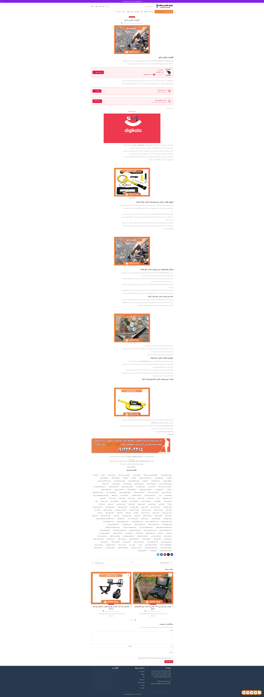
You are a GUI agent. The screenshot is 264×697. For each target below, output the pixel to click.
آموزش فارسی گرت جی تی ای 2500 (150, 475)
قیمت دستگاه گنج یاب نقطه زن (150, 530)
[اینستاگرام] (247, 692)
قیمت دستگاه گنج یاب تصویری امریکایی (163, 527)
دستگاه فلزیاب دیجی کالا (166, 492)
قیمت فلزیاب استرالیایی (117, 533)
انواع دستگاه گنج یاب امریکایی (145, 478)
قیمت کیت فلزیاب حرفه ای (152, 542)
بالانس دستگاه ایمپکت (155, 481)
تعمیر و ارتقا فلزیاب (144, 461)
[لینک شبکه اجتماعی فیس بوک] (171, 554)
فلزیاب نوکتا (94, 515)
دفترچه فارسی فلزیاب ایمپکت (124, 492)
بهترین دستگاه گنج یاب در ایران (165, 483)
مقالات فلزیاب (132, 17)
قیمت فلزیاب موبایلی (122, 539)
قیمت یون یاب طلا (126, 542)
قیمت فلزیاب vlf (139, 533)
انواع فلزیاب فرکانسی (104, 478)
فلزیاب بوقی (111, 604)
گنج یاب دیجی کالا (122, 544)
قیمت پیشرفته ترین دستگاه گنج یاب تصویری (105, 518)
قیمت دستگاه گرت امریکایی (139, 524)
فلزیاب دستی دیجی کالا (167, 512)
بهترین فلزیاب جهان (127, 483)
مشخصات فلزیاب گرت (110, 547)
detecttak (133, 23)
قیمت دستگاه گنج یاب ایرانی (113, 524)
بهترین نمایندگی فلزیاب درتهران (134, 456)
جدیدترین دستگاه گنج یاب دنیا (99, 486)
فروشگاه (142, 674)
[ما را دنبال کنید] (132, 91)
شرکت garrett (114, 495)
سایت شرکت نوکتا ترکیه (136, 495)
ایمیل (129, 646)
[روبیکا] (243, 692)
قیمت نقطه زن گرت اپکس (139, 542)
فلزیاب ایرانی (110, 504)
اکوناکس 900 (168, 478)
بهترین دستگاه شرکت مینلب (133, 481)
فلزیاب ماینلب (116, 515)
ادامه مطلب (153, 616)
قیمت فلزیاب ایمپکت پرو (156, 536)
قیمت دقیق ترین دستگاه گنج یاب (119, 530)
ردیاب (160, 495)
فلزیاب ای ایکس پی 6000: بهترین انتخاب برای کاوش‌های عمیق (153, 608)
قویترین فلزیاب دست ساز (132, 518)
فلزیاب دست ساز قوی (107, 510)
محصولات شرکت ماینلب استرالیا (151, 547)
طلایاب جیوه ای (131, 498)
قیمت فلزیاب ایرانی (167, 536)
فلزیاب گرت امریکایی (147, 515)
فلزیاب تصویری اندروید (109, 507)
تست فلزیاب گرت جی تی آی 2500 (164, 486)
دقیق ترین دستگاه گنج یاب (97, 492)
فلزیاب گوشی (137, 515)
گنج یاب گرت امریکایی (110, 544)
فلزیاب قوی (128, 512)
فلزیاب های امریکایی (167, 518)
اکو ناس (103, 475)
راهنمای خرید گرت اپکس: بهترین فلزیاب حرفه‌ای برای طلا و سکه (111, 608)
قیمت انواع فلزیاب (120, 518)
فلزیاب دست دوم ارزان (158, 510)
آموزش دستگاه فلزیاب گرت (166, 475)
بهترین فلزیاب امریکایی (151, 483)
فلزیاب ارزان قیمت (151, 504)
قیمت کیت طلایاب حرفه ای (98, 539)
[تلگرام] (251, 692)
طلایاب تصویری (141, 498)
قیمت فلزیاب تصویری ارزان (129, 536)
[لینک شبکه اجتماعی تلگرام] (158, 554)
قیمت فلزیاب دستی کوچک (115, 536)
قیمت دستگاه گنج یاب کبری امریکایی (112, 527)
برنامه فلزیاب (145, 481)
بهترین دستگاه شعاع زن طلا (119, 481)
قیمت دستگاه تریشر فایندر (166, 521)
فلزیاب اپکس (161, 504)
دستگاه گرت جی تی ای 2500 (153, 492)
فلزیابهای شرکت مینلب (155, 518)
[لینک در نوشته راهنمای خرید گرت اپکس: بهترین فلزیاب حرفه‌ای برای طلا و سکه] (111, 588)
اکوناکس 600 (95, 475)
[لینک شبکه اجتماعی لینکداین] (161, 554)
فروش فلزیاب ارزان (114, 501)
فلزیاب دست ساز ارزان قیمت (120, 510)
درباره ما (142, 685)
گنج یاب (140, 544)
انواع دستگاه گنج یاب (159, 478)
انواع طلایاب (133, 478)
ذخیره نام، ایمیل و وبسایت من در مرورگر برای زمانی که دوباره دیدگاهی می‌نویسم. (155, 658)
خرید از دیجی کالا (132, 111)
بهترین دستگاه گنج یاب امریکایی (104, 481)
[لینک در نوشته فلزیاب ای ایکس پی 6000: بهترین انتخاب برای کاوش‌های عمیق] (153, 588)
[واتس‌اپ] (255, 692)
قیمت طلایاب (168, 533)
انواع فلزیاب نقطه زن (167, 481)
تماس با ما (142, 688)
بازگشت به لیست (132, 562)
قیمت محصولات (141, 682)
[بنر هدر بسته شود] (1, 1)
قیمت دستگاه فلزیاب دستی (108, 521)
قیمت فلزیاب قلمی (167, 539)
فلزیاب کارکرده (119, 512)
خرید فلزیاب (169, 489)
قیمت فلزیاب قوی (157, 539)
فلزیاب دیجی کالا (156, 512)
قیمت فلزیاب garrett (150, 533)
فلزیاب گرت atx (168, 515)
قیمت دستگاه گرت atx (167, 524)
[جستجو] (107, 6)
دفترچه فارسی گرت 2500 (111, 492)
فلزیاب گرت (99, 512)
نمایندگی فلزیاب (153, 550)
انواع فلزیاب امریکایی (115, 478)
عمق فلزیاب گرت (157, 501)
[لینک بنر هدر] (132, 1)
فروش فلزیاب (124, 501)
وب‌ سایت (171, 652)
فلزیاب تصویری (144, 507)
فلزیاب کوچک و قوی (109, 512)
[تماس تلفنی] (259, 692)
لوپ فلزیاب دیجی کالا (98, 544)
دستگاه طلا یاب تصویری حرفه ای (145, 489)
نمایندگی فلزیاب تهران (142, 550)
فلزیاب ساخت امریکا (145, 512)
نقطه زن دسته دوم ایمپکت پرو (165, 550)
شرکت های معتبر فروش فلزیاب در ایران (100, 495)
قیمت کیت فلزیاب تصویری (166, 542)
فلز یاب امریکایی (104, 501)
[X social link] (168, 554)
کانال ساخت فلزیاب (104, 542)
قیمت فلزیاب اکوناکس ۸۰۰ (104, 533)
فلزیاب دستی (97, 510)
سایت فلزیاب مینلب (124, 495)
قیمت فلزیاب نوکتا (110, 539)
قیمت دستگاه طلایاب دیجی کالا (152, 521)
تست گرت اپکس (151, 486)
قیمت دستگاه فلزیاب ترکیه (137, 521)
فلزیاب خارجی (168, 510)
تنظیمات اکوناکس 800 (140, 486)
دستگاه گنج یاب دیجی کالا (139, 492)
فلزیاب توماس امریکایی (97, 507)
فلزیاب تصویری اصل (134, 507)
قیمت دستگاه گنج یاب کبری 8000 (129, 527)
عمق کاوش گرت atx (134, 501)
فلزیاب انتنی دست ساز (121, 504)
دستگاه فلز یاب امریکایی (119, 489)
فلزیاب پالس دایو (169, 61)
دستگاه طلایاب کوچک (131, 489)
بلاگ (143, 677)
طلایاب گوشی (102, 498)
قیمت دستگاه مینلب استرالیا (134, 530)
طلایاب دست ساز (112, 498)
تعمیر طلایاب (141, 679)
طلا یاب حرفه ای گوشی (167, 498)
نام (172, 646)
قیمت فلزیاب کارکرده (146, 539)
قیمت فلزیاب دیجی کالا (102, 536)
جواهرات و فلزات (144, 361)
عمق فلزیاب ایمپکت (167, 501)
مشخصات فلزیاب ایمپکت (123, 547)
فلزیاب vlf (169, 504)
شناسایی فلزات (141, 145)
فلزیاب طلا (136, 512)
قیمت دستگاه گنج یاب (126, 524)
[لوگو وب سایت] (164, 6)
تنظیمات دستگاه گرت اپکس (127, 486)
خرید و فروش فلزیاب (159, 489)
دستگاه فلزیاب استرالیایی (106, 489)
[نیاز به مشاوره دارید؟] (132, 101)
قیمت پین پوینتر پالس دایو (167, 425)
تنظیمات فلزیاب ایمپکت (113, 486)
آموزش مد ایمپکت (111, 475)
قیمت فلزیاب (160, 533)
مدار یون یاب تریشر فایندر (136, 547)
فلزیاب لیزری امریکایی (127, 515)
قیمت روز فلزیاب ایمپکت (104, 530)
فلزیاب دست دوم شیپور (134, 510)
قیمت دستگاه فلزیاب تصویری (122, 521)
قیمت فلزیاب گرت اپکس (134, 539)
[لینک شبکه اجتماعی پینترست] (165, 554)
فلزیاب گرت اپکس (158, 515)
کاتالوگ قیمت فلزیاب (115, 542)
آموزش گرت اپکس (136, 475)
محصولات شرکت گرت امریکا (166, 547)
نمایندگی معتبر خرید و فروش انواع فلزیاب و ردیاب (132, 694)
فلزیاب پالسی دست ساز (155, 507)
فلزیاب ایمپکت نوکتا (167, 507)
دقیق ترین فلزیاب (168, 495)
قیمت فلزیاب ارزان (129, 533)
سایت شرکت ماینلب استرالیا (150, 495)
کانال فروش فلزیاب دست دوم (165, 544)
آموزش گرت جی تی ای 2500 (124, 475)
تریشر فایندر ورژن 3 (116, 483)
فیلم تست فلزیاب (144, 518)
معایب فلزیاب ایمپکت (98, 547)
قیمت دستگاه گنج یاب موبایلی (165, 530)
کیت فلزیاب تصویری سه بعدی (151, 544)
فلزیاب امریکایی (132, 504)
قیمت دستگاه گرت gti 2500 (153, 524)
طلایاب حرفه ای (122, 498)
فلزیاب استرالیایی (141, 504)
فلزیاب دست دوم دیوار (146, 510)
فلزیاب (96, 501)
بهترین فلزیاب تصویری (139, 483)
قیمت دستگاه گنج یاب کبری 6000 (146, 527)
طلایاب (157, 498)
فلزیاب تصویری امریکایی (122, 507)
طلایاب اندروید (150, 498)
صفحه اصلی (141, 671)
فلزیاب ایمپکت (102, 504)
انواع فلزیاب (125, 478)
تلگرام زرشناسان (131, 470)
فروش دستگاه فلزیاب (134, 461)
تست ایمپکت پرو (105, 483)
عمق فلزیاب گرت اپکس (146, 501)
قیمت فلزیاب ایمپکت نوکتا (142, 536)
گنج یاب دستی (132, 544)
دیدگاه (171, 630)
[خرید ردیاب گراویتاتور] (132, 72)
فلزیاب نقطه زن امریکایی (105, 515)
